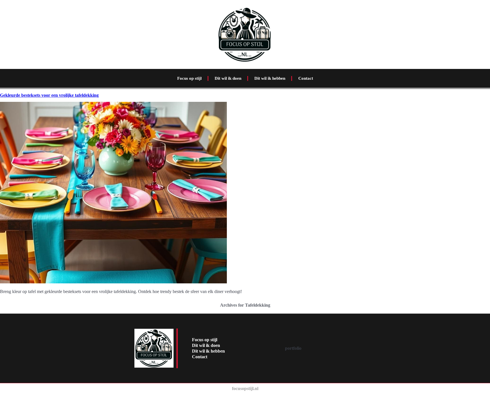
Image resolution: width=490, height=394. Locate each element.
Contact (305, 78)
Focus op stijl (189, 78)
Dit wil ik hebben (269, 78)
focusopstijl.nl (245, 388)
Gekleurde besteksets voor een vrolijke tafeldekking (49, 95)
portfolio (293, 348)
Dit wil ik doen (228, 78)
